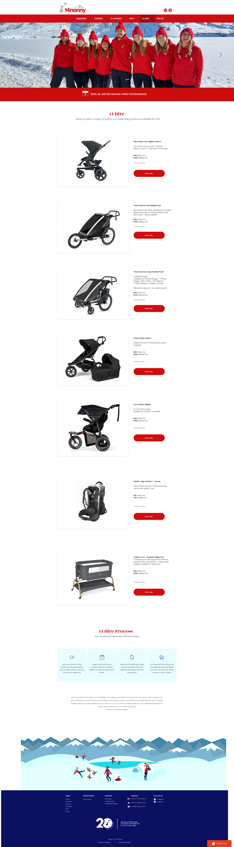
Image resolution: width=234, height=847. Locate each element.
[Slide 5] (121, 81)
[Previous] (13, 55)
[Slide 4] (119, 81)
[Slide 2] (114, 81)
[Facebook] (155, 802)
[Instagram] (155, 799)
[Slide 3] (117, 81)
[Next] (221, 55)
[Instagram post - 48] (170, 10)
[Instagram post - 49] (165, 10)
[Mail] (129, 806)
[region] (72, 665)
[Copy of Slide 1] (112, 81)
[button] (93, 160)
